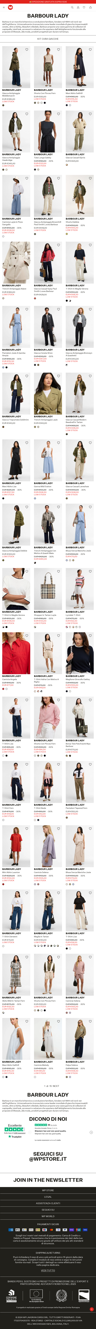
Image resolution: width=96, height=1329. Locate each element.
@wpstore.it (48, 1159)
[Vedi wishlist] (84, 7)
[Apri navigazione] (4, 7)
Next (56, 1086)
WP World (48, 1216)
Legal (48, 1197)
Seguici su (48, 1209)
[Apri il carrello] (90, 7)
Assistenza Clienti (48, 1203)
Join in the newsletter (48, 1180)
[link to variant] (4, 104)
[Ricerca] (72, 7)
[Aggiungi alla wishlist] (26, 49)
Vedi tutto (48, 1270)
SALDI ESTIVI (49, 2)
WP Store (48, 1190)
